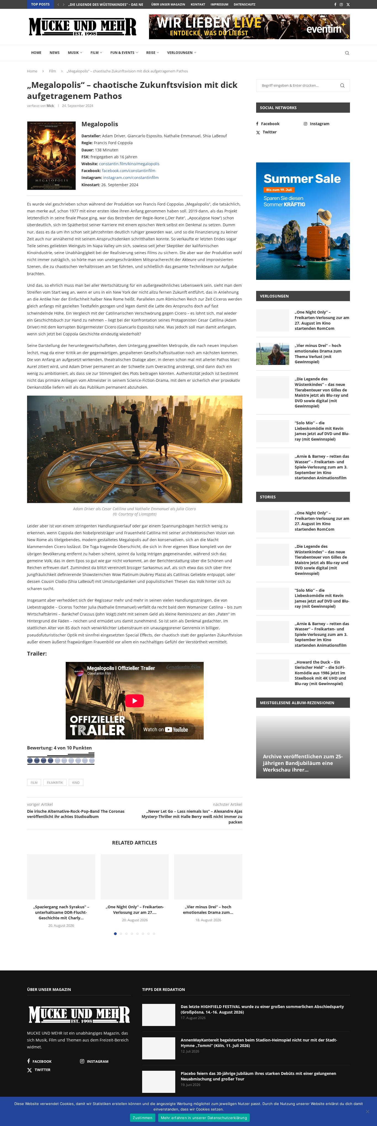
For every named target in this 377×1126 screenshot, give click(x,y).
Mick (50, 105)
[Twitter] (348, 4)
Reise (150, 52)
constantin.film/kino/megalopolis (129, 163)
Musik (73, 52)
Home (36, 52)
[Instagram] (341, 4)
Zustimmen (142, 1118)
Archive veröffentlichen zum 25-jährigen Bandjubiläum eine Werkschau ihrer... (303, 763)
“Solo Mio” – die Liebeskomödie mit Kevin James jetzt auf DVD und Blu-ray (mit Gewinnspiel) (322, 431)
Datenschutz (244, 4)
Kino (76, 782)
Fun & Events (122, 52)
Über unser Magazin (168, 4)
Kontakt (198, 4)
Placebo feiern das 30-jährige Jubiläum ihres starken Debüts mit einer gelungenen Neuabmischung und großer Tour (258, 1076)
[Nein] (367, 1112)
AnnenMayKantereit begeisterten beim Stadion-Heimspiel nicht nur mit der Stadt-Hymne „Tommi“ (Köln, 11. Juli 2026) (259, 1042)
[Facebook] (335, 4)
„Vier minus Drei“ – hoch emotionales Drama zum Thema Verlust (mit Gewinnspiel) (318, 353)
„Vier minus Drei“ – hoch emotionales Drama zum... (208, 909)
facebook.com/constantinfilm (128, 170)
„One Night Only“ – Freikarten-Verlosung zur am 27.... (134, 909)
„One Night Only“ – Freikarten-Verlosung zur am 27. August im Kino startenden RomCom (322, 320)
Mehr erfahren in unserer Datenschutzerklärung (204, 1118)
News (55, 52)
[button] (58, 4)
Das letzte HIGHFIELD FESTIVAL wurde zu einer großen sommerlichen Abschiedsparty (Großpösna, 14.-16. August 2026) (262, 1009)
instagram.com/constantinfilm (131, 177)
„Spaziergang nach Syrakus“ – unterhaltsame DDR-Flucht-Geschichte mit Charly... (61, 912)
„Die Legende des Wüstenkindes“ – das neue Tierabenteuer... (123, 4)
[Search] (347, 53)
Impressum (219, 4)
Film (95, 52)
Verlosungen (180, 52)
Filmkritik (55, 782)
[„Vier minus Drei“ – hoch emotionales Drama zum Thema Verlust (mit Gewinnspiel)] (208, 876)
